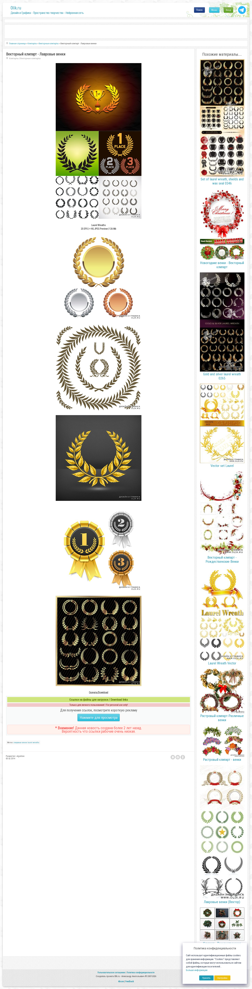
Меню (214, 10)
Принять (206, 978)
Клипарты (14, 58)
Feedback (129, 981)
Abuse (121, 981)
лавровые (18, 742)
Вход (228, 10)
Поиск (199, 10)
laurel (30, 742)
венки (24, 742)
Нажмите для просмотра (98, 717)
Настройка (222, 978)
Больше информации (196, 970)
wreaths (36, 742)
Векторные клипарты (30, 58)
